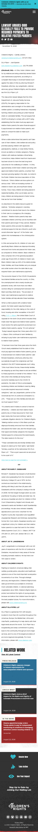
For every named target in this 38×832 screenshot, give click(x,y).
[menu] (34, 11)
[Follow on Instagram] (30, 817)
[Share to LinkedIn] (8, 39)
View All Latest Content (10, 654)
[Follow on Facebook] (8, 817)
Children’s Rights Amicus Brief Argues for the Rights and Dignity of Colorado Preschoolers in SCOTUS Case (18, 696)
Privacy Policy (19, 822)
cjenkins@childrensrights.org (11, 58)
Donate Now (23, 756)
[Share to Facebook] (2, 39)
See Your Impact (23, 776)
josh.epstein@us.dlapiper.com (11, 66)
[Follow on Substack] (21, 817)
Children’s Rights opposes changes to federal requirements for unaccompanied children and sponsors (18, 667)
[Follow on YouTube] (26, 817)
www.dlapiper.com (25, 640)
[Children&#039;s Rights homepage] (6, 11)
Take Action (23, 766)
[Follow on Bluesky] (12, 817)
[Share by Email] (11, 39)
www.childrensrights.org (18, 602)
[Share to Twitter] (5, 39)
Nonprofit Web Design (16, 827)
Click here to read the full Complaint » (14, 460)
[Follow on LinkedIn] (17, 817)
